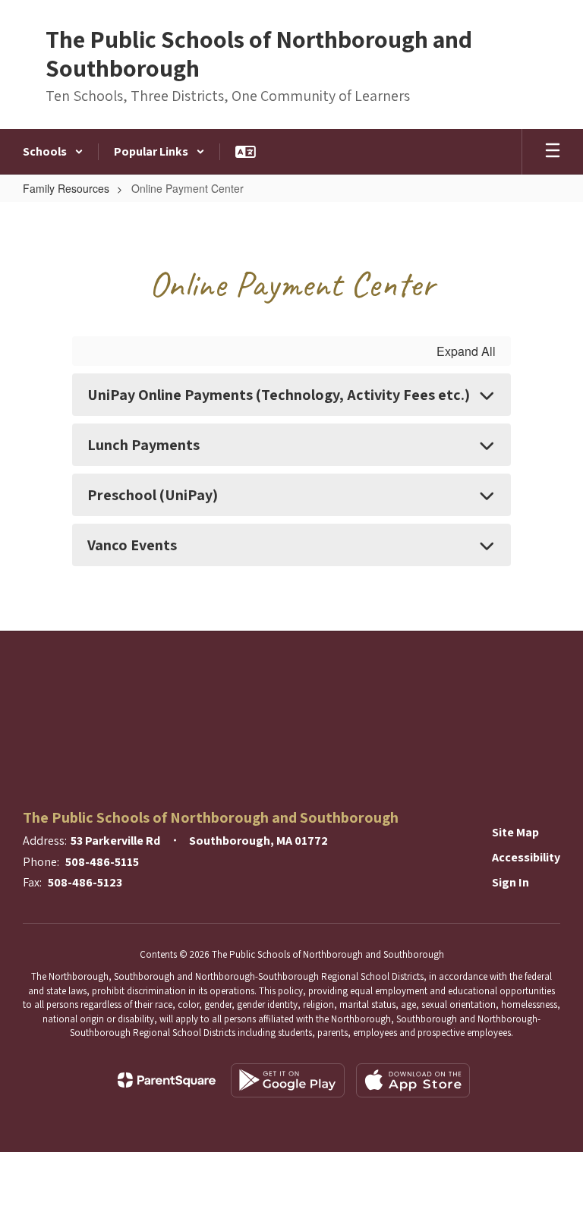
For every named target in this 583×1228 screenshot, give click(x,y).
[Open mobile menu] (552, 152)
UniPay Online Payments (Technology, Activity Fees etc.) (278, 395)
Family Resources (66, 188)
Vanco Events (132, 545)
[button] (53, 152)
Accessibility (526, 857)
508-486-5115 (102, 862)
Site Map (515, 832)
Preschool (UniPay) (152, 495)
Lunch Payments (143, 445)
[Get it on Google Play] (288, 1080)
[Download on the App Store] (413, 1080)
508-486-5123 (85, 882)
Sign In (510, 882)
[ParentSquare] (166, 1080)
